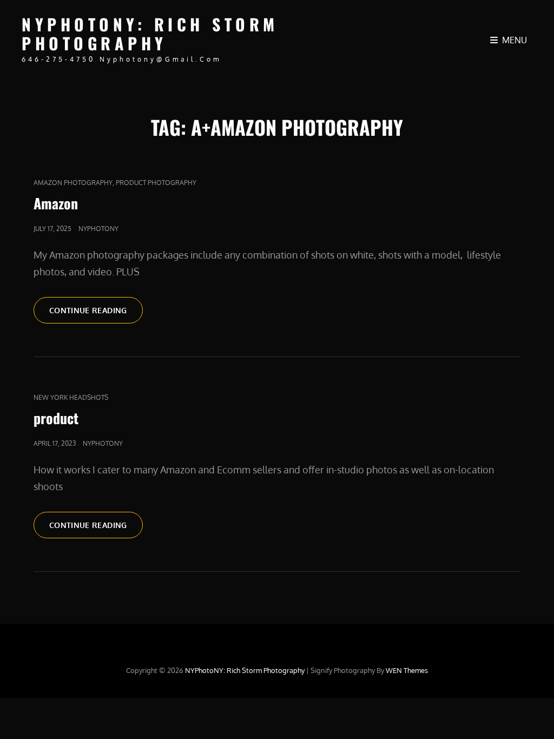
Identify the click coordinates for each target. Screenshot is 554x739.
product (56, 417)
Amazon (56, 203)
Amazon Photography (73, 183)
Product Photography (156, 183)
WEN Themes (407, 670)
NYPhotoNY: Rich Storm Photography (150, 33)
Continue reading (96, 310)
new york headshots (71, 397)
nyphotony (98, 229)
